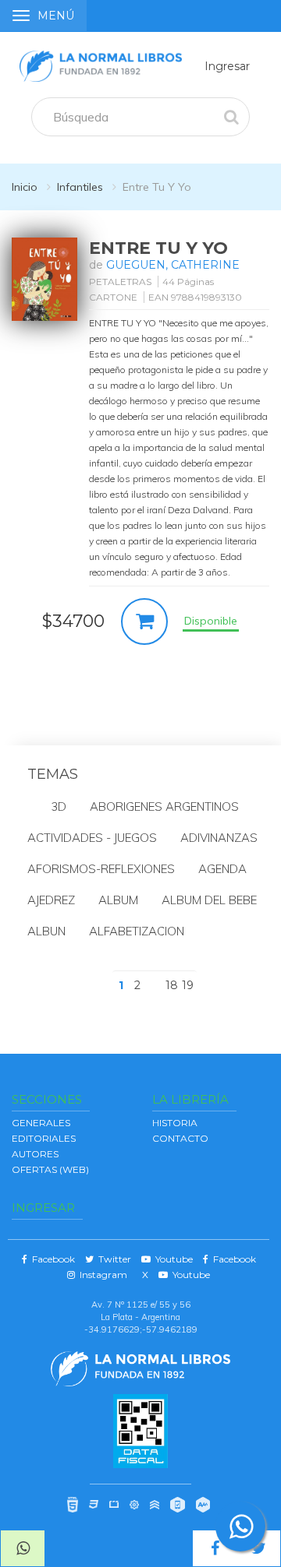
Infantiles (80, 187)
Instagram (101, 1274)
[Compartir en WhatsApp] (22, 1548)
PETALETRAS (120, 281)
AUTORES (35, 1154)
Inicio (24, 187)
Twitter (112, 1259)
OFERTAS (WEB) (50, 1169)
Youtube (172, 1259)
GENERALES (41, 1123)
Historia (174, 1123)
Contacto (180, 1138)
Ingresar (227, 66)
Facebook (51, 1259)
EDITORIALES (44, 1138)
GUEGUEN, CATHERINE (173, 265)
